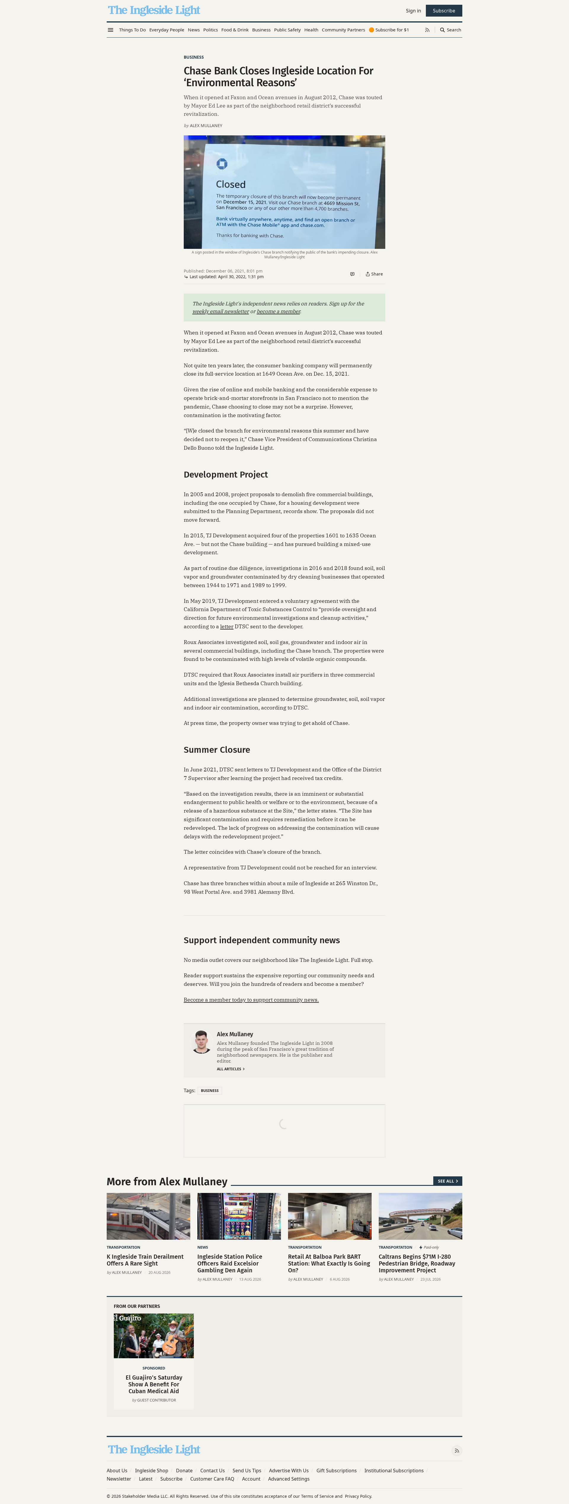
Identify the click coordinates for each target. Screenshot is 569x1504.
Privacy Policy (358, 1496)
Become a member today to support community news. (251, 999)
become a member (278, 311)
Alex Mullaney (206, 125)
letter (227, 626)
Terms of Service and (322, 1496)
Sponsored (154, 1368)
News (202, 1247)
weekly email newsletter (220, 311)
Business (194, 57)
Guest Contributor (156, 1400)
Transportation (123, 1247)
